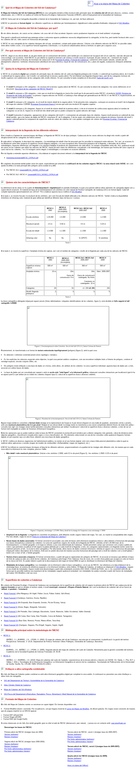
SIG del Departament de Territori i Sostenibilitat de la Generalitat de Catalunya (34, 681)
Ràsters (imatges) (11, 746)
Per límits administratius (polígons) (17, 749)
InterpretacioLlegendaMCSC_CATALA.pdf (22, 158)
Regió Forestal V (10, 612)
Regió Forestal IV (10, 607)
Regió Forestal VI (10, 616)
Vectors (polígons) (11, 744)
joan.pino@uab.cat (118, 723)
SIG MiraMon (124, 23)
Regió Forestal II (10, 598)
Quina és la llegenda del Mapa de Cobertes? (49, 537)
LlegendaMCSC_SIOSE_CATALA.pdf (34, 170)
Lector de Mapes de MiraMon (78, 709)
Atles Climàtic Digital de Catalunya (17, 685)
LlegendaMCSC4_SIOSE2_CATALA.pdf (43, 175)
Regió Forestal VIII (11, 625)
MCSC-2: (6, 646)
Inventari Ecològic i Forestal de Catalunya (72, 60)
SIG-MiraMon (121, 567)
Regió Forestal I (10, 594)
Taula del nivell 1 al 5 (105, 78)
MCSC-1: (6, 635)
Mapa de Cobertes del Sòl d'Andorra (18, 690)
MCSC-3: (6, 656)
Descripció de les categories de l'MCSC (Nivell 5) (34, 89)
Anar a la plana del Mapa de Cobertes (112, 4)
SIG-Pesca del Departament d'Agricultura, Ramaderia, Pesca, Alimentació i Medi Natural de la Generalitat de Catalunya (50, 694)
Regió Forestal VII (11, 621)
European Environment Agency (43, 104)
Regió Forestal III (10, 603)
